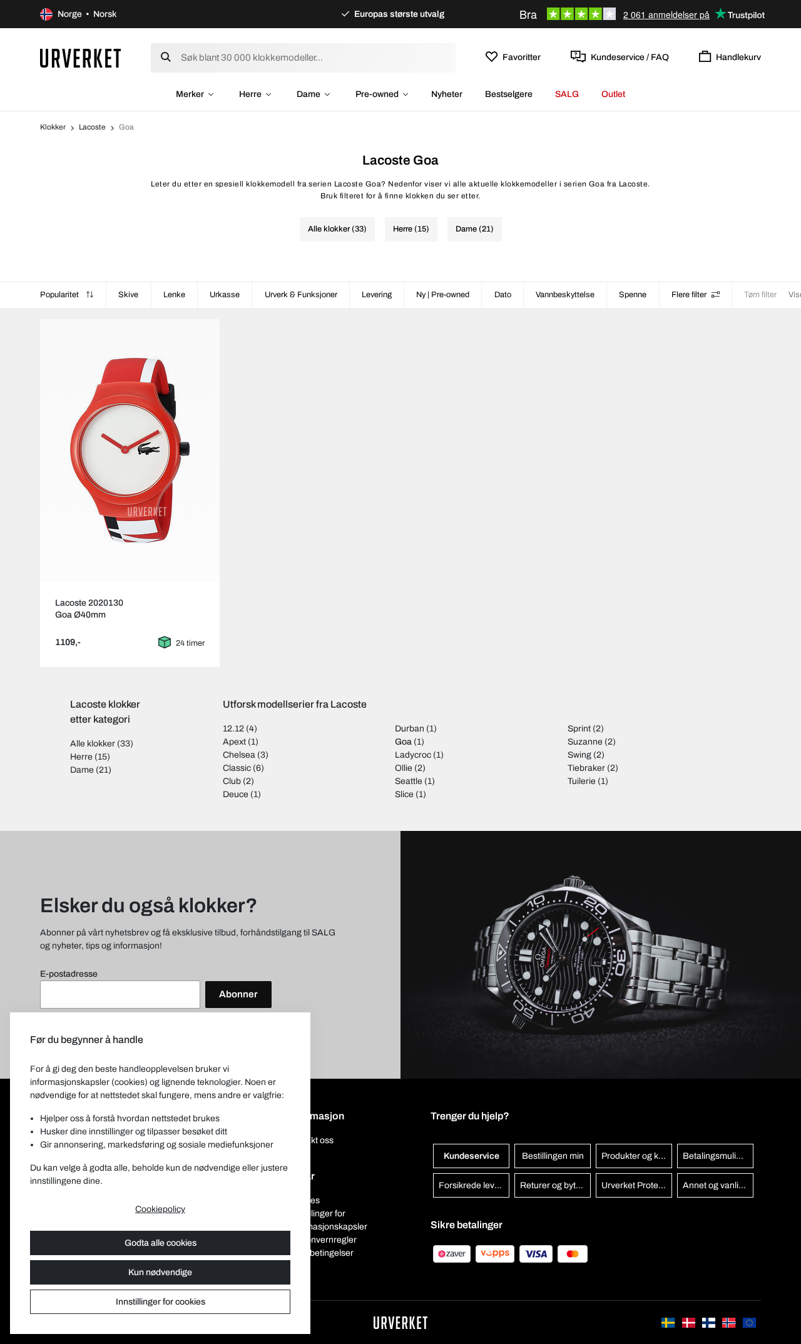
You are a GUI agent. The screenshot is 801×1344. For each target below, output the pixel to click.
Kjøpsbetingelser (321, 1253)
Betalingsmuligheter (718, 1156)
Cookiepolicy (160, 1209)
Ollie (403, 768)
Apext (234, 741)
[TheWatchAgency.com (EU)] (749, 1322)
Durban (409, 728)
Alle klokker (92, 743)
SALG (567, 94)
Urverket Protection (636, 1185)
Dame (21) (475, 229)
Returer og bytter (553, 1185)
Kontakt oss (311, 1140)
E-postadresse (69, 974)
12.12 (233, 728)
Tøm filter (760, 294)
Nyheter (446, 94)
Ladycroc (413, 755)
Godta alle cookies (160, 1243)
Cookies (304, 1200)
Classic (237, 768)
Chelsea (239, 755)
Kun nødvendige (160, 1272)
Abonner (238, 994)
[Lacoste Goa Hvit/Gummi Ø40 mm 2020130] (130, 450)
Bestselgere (509, 94)
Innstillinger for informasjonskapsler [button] (327, 1220)
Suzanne (585, 741)
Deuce (235, 794)
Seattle (408, 781)
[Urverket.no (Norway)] (729, 1322)
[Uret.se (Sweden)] (668, 1322)
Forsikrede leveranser (474, 1185)
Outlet (613, 94)
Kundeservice (471, 1156)
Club (232, 781)
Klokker (53, 127)
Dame (308, 94)
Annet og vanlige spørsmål (718, 1185)
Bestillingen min (553, 1156)
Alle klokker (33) (337, 229)
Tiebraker (586, 768)
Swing (579, 755)
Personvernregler (322, 1240)
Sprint (579, 728)
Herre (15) (411, 229)
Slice (404, 794)
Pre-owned (377, 94)
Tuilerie (582, 781)
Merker (190, 94)
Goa (403, 741)
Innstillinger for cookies (160, 1301)
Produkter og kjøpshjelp (636, 1156)
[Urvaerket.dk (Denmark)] (689, 1322)
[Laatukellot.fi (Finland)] (709, 1322)
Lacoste (92, 127)
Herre (250, 94)
